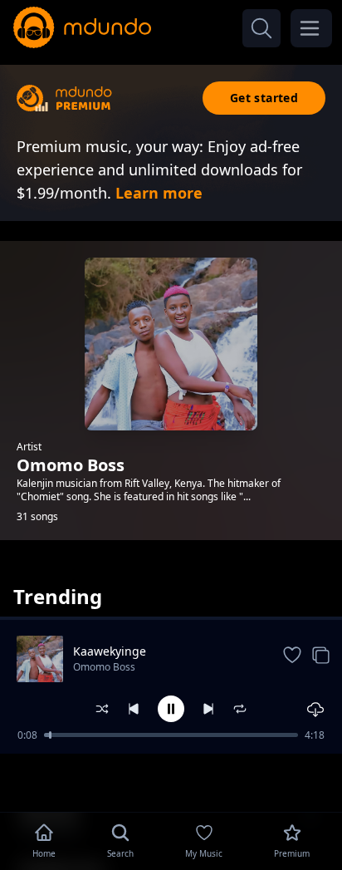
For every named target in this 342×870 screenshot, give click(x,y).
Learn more (159, 193)
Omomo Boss (104, 667)
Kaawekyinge (109, 651)
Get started (264, 98)
